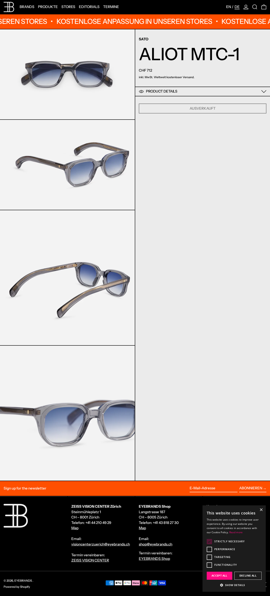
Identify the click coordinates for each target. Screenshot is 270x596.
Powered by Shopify (17, 586)
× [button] (261, 509)
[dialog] (234, 548)
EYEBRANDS (23, 580)
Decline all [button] (247, 575)
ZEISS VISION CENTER (90, 560)
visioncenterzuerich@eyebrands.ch (100, 544)
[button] (255, 7)
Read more (236, 532)
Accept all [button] (219, 575)
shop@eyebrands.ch (155, 544)
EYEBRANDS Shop (154, 558)
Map (74, 528)
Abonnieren (250, 488)
